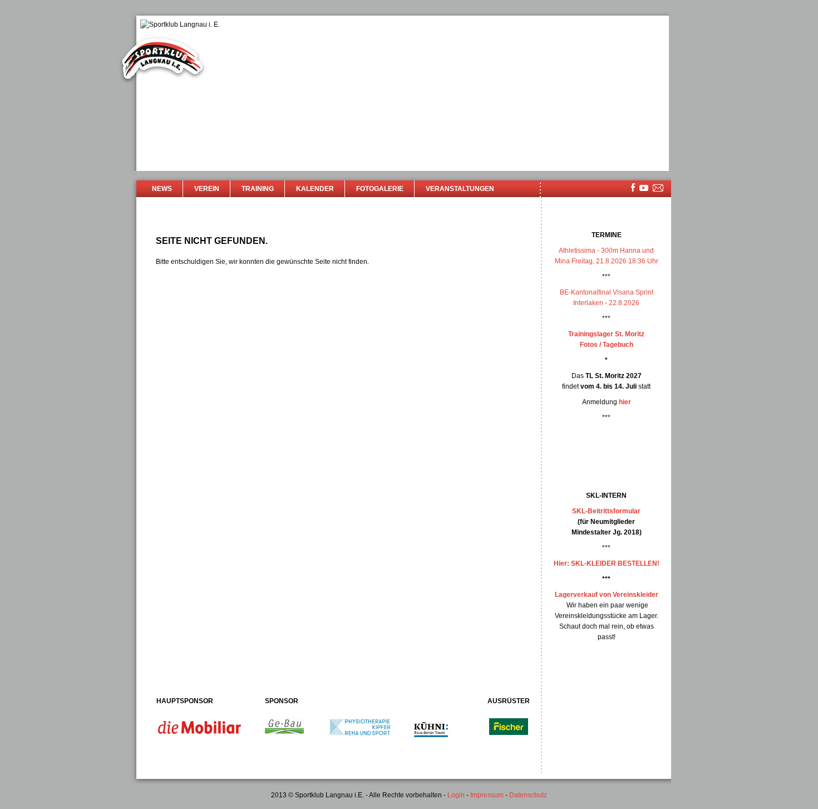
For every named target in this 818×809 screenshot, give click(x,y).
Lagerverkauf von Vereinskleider (606, 595)
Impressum (487, 795)
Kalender (315, 189)
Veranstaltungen (460, 189)
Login (456, 795)
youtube (643, 188)
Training (258, 189)
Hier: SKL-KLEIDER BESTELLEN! (606, 563)
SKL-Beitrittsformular (606, 511)
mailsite (658, 188)
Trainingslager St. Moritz (606, 334)
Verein (206, 189)
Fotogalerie (379, 189)
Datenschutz (528, 795)
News (162, 189)
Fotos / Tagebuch (606, 345)
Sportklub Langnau (162, 60)
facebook (633, 187)
